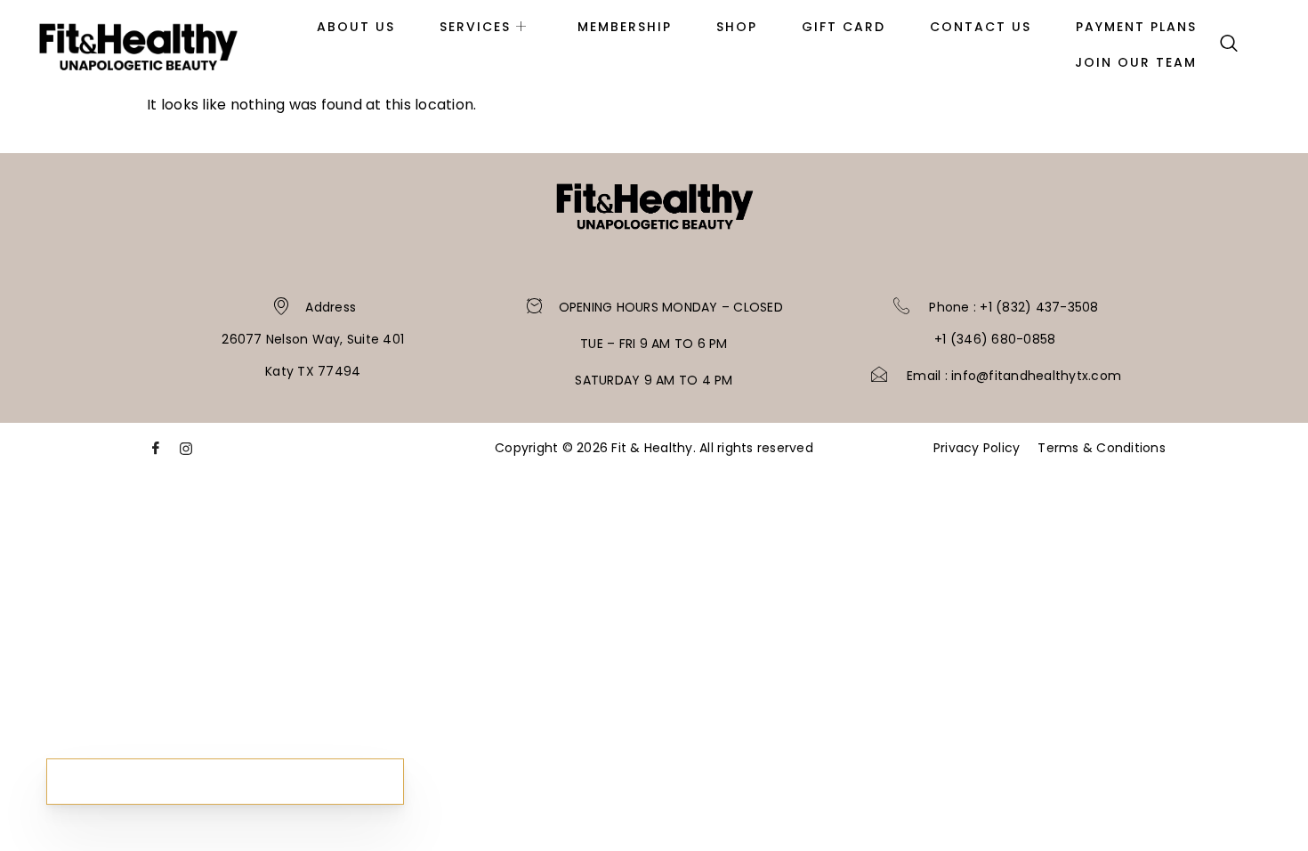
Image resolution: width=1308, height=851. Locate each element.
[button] (1229, 44)
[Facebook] (155, 453)
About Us (356, 27)
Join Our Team (1136, 62)
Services (475, 27)
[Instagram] (186, 453)
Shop (736, 27)
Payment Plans (1136, 27)
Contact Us (980, 27)
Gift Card (843, 27)
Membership (624, 27)
